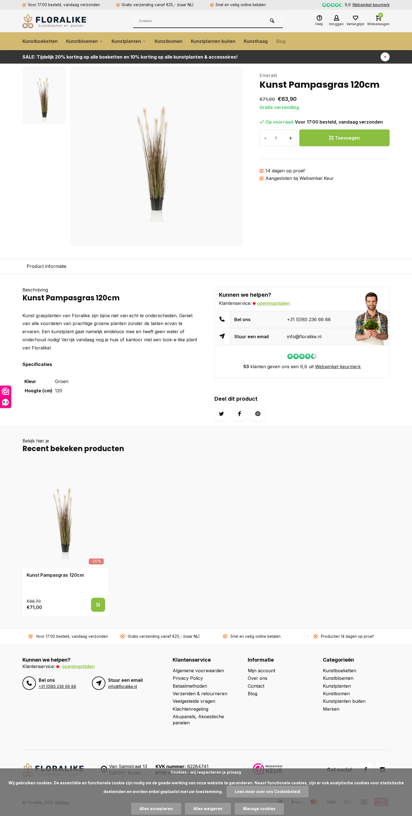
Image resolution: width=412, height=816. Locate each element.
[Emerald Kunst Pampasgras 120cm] (65, 516)
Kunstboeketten (40, 41)
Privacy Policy (188, 678)
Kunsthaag (256, 41)
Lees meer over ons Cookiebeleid (267, 791)
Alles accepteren (156, 808)
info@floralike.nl (304, 336)
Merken (331, 709)
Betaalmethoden (190, 686)
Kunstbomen (168, 41)
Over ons (257, 678)
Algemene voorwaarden (198, 670)
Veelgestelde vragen (194, 701)
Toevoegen (347, 138)
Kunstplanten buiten (213, 41)
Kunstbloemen (82, 41)
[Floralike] (56, 21)
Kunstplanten (126, 41)
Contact (256, 686)
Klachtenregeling (190, 709)
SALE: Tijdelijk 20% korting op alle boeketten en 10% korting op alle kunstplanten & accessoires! (130, 57)
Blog (281, 41)
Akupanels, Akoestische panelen (198, 719)
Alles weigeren (208, 808)
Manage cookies (259, 808)
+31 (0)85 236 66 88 (309, 319)
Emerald (268, 75)
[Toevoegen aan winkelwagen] (98, 605)
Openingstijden (273, 303)
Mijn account (261, 670)
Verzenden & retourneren (200, 693)
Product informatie (46, 266)
